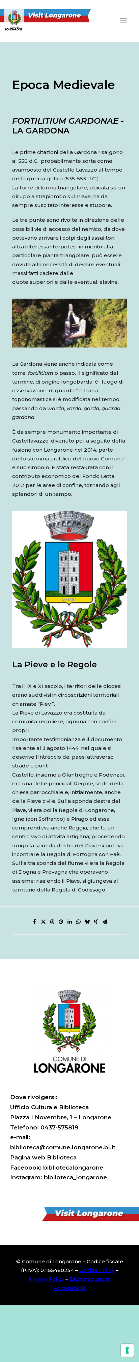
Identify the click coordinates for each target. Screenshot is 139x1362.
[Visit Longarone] (49, 21)
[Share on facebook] (34, 922)
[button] (123, 21)
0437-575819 (59, 1127)
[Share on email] (105, 922)
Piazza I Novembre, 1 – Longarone (60, 1117)
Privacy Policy (46, 1279)
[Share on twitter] (43, 922)
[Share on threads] (52, 922)
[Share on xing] (96, 922)
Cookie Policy (96, 1270)
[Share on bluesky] (87, 922)
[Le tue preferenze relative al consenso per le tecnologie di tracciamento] (127, 1350)
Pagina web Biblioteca (43, 1157)
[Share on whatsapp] (78, 922)
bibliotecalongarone (73, 1167)
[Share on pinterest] (61, 922)
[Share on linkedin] (69, 922)
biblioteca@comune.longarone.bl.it (62, 1147)
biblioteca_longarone (75, 1177)
